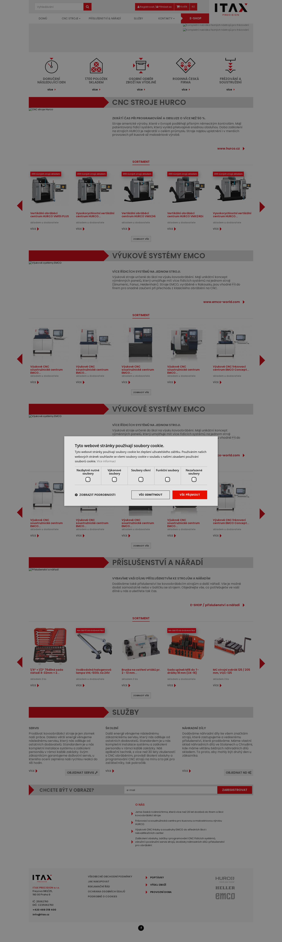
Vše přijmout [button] (190, 494)
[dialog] (141, 471)
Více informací (106, 461)
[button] (95, 495)
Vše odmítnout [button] (150, 494)
